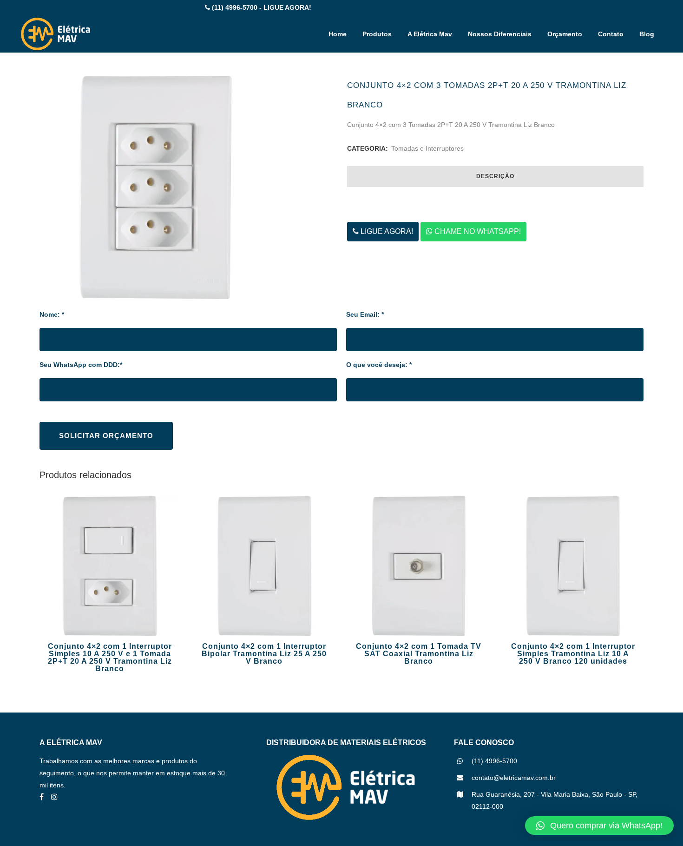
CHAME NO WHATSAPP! (477, 231)
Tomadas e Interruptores (427, 148)
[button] (599, 825)
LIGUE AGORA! (386, 231)
